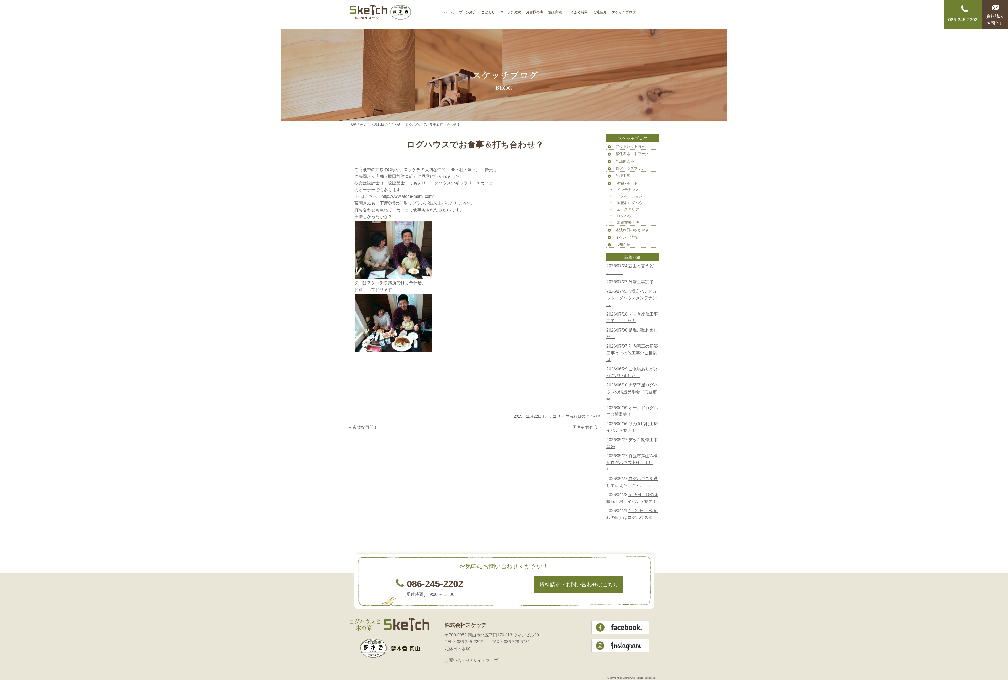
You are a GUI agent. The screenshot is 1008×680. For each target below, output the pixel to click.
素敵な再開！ (365, 427)
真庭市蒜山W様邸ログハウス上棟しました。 (632, 462)
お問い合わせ (457, 660)
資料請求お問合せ (994, 19)
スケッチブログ (632, 138)
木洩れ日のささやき (386, 124)
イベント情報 (627, 237)
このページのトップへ (588, 437)
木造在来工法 (628, 222)
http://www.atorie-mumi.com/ (407, 196)
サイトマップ (485, 660)
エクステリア (628, 209)
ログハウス (626, 216)
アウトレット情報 (630, 146)
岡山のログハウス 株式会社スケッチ (395, 14)
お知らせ (623, 244)
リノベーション (630, 196)
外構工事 (623, 176)
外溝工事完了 (641, 282)
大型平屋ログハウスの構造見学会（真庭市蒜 (632, 392)
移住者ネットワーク (632, 154)
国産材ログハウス (631, 203)
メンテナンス (628, 190)
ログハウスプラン (630, 168)
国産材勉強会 (585, 427)
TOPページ (357, 124)
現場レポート (627, 183)
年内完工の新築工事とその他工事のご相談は (632, 353)
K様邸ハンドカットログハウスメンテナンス (631, 298)
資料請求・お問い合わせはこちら (578, 584)
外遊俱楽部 (625, 161)
